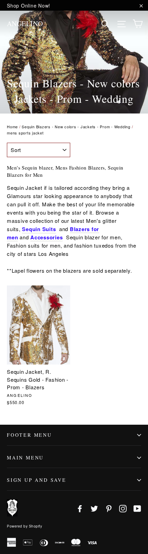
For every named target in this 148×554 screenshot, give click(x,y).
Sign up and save (36, 480)
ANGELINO (25, 23)
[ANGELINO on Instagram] (123, 508)
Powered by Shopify (24, 526)
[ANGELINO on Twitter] (94, 508)
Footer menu (29, 435)
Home (12, 126)
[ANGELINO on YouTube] (137, 508)
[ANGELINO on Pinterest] (109, 508)
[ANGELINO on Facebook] (80, 508)
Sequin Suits (39, 229)
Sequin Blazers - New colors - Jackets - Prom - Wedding (76, 126)
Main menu (25, 457)
